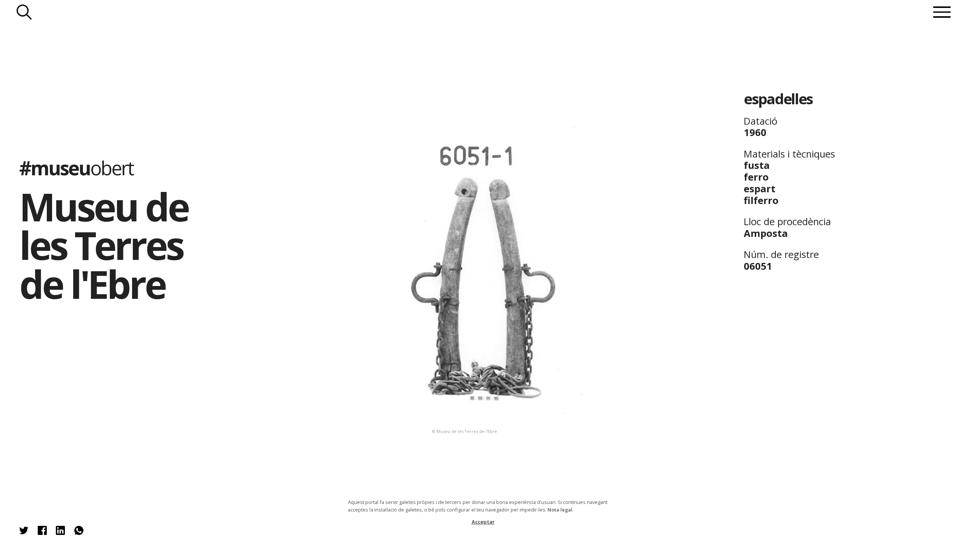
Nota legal (560, 509)
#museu (76, 168)
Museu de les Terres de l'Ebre (103, 245)
